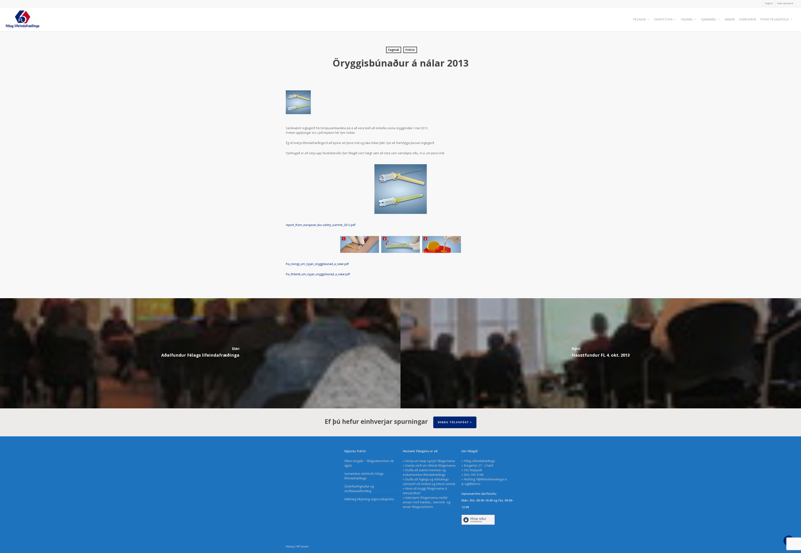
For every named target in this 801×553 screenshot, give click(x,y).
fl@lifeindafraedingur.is (491, 479)
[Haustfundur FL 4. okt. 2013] (600, 353)
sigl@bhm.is (472, 484)
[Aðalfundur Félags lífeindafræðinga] (200, 353)
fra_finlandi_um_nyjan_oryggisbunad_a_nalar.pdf (318, 274)
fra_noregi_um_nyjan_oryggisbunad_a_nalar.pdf (317, 264)
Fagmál (393, 50)
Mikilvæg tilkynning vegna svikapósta (369, 499)
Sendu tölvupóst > (455, 422)
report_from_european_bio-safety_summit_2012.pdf (320, 225)
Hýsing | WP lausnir (297, 546)
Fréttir (410, 50)
